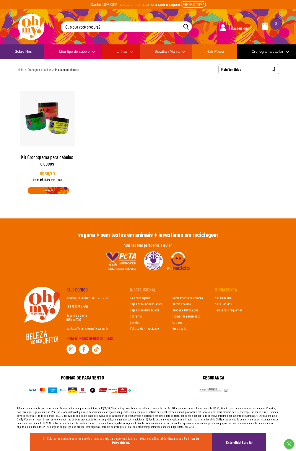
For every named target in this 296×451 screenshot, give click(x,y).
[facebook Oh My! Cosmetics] (84, 349)
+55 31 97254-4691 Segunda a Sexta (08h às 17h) (77, 313)
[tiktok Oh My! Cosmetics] (96, 349)
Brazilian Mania (167, 51)
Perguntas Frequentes (228, 310)
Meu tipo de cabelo (74, 51)
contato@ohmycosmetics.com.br (88, 328)
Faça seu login (239, 28)
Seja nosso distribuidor (144, 310)
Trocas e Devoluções (185, 310)
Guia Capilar (180, 328)
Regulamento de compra (187, 298)
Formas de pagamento (186, 316)
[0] (265, 28)
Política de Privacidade (144, 328)
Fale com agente (140, 298)
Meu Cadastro (223, 298)
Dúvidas (135, 322)
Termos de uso (181, 304)
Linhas (122, 51)
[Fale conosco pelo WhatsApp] (289, 444)
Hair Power (215, 51)
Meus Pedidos (223, 304)
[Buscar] (186, 27)
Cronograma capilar (267, 51)
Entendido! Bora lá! (239, 442)
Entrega (177, 322)
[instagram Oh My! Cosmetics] (71, 349)
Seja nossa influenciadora (146, 304)
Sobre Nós (23, 51)
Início (20, 70)
